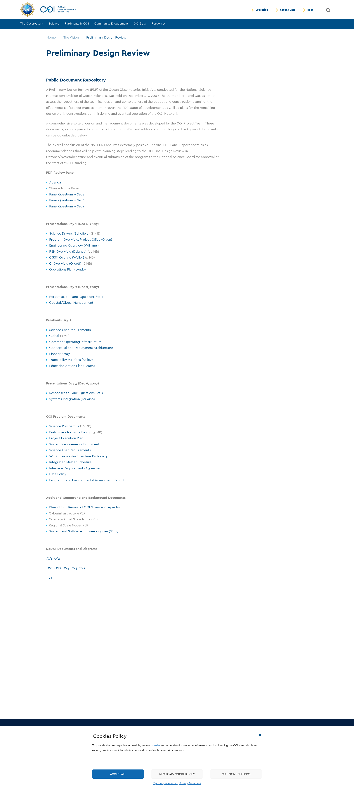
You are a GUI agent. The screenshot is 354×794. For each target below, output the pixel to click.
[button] (260, 735)
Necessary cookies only (177, 774)
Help (310, 10)
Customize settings (236, 774)
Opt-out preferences (165, 783)
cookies (155, 745)
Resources (159, 23)
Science (54, 23)
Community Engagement (111, 23)
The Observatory (31, 23)
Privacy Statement (190, 783)
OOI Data (140, 23)
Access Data (287, 10)
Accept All (118, 774)
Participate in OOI (77, 23)
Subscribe (262, 10)
